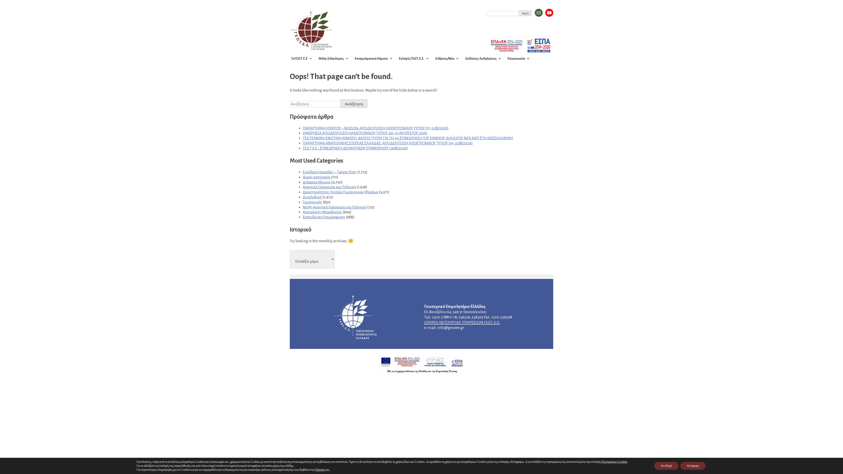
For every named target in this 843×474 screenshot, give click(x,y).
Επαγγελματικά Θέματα (371, 58)
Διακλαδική (312, 197)
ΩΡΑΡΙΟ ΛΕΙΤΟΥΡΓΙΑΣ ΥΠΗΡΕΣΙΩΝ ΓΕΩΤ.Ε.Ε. (462, 322)
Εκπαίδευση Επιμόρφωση (324, 217)
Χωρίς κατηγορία (316, 177)
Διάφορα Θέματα (317, 182)
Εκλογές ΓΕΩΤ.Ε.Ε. (411, 58)
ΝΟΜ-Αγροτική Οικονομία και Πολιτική (334, 207)
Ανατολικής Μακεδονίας (322, 212)
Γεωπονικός (312, 202)
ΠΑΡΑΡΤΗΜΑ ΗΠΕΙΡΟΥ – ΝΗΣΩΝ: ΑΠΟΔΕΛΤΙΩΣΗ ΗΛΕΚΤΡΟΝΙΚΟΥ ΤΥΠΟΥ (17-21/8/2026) (376, 128)
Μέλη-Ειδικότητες (331, 58)
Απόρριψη (693, 465)
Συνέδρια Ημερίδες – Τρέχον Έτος (330, 172)
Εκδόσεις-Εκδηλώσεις (481, 58)
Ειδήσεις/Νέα (444, 58)
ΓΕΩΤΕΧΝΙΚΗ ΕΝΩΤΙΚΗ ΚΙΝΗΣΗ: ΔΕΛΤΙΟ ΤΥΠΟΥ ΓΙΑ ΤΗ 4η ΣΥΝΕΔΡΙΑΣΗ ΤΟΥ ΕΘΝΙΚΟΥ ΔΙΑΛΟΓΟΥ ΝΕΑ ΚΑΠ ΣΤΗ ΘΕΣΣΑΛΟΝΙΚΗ (408, 138)
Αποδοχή (666, 465)
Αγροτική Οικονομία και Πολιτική (329, 187)
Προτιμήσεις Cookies (614, 461)
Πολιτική (320, 469)
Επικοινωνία (516, 58)
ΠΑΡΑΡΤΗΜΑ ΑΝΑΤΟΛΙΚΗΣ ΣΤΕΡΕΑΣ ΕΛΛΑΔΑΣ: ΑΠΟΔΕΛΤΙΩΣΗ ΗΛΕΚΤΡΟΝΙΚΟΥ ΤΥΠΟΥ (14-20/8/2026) (388, 143)
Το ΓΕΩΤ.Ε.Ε (299, 58)
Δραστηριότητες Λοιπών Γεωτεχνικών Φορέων (340, 192)
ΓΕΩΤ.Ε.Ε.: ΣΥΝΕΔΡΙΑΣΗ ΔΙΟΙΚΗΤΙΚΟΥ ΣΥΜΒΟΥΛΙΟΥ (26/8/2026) (355, 148)
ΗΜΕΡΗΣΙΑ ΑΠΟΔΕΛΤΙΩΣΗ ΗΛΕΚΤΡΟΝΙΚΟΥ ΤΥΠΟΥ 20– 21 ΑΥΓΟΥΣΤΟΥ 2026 (365, 133)
